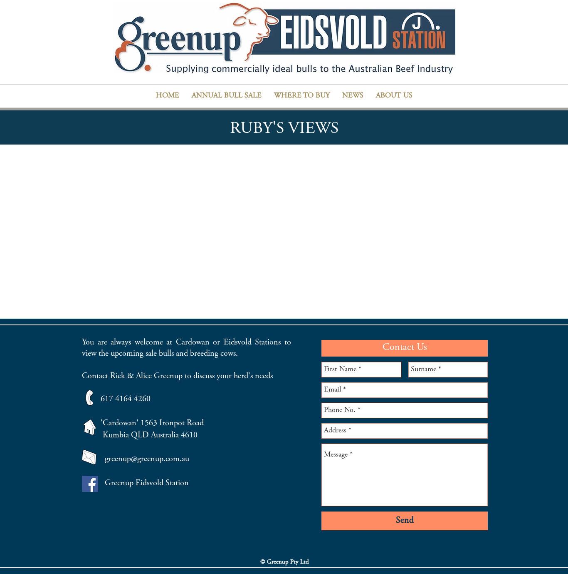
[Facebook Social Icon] (90, 484)
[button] (302, 96)
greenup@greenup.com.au (147, 459)
